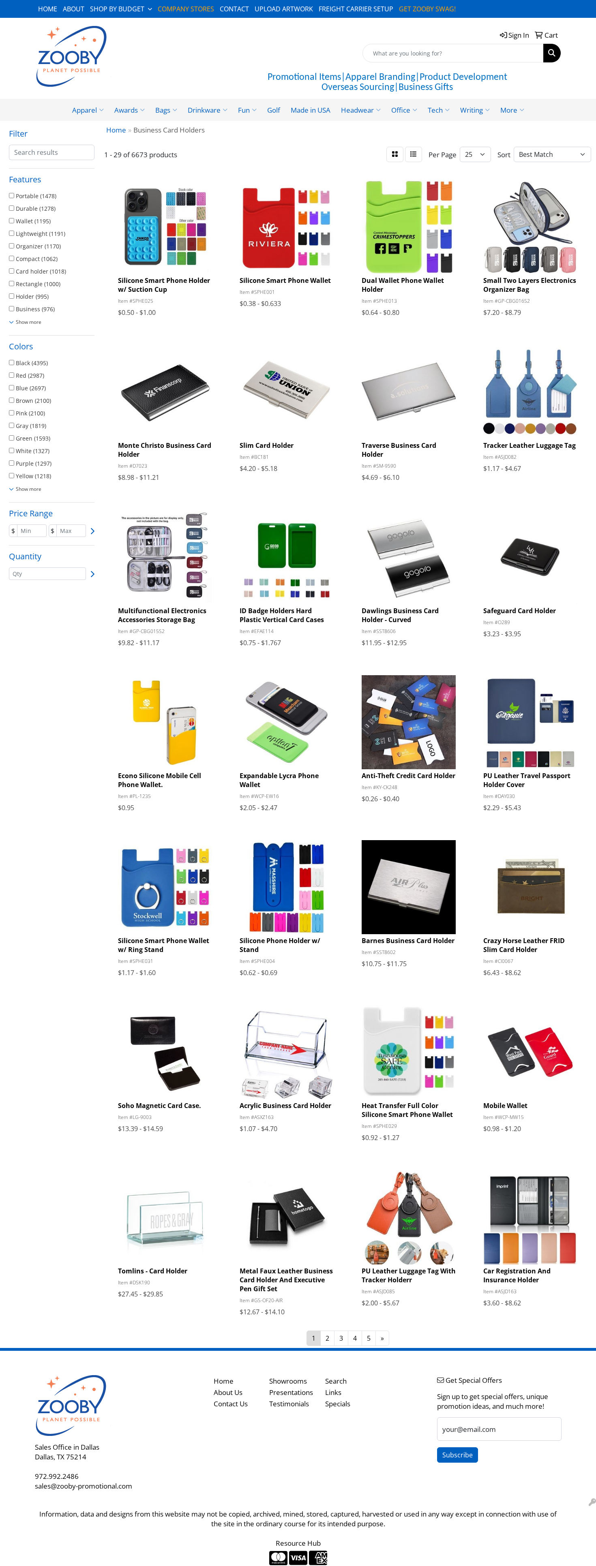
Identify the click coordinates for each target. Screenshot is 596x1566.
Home (224, 1381)
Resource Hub (298, 1543)
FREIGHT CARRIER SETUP (356, 8)
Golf (273, 110)
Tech (435, 110)
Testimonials (289, 1403)
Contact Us (231, 1403)
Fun (244, 110)
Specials (337, 1403)
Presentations (291, 1392)
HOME (47, 8)
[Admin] (592, 1502)
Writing (471, 110)
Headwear (357, 110)
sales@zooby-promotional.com (83, 1486)
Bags (162, 110)
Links (333, 1392)
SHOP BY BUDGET (117, 8)
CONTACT (234, 8)
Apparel (84, 110)
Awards (126, 110)
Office (400, 110)
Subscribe (457, 1454)
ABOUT (73, 8)
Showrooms (288, 1381)
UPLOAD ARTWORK (284, 8)
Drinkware (204, 110)
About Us (228, 1392)
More (508, 110)
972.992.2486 (57, 1476)
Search (336, 1381)
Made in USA (310, 110)
